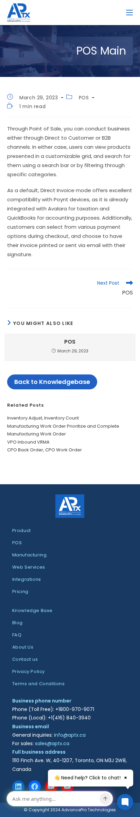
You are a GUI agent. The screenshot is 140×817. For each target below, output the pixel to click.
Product (21, 530)
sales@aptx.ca (52, 743)
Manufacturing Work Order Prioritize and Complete (63, 426)
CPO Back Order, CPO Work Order (44, 450)
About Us (23, 647)
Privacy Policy (28, 671)
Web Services (28, 567)
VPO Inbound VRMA (28, 442)
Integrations (26, 579)
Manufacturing (29, 555)
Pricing (20, 591)
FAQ (17, 635)
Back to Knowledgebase (52, 381)
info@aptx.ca (70, 735)
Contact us (25, 659)
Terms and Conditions (38, 683)
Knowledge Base (32, 610)
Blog (17, 622)
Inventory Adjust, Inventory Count (43, 418)
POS (84, 97)
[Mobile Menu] (129, 12)
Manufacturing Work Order (36, 434)
